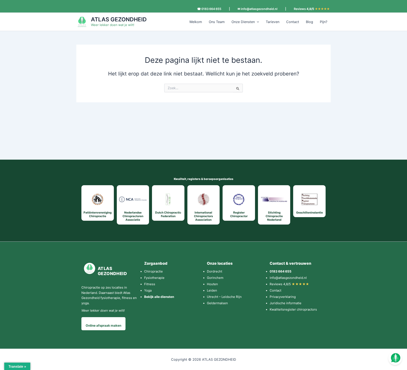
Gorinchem (215, 278)
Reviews (312, 9)
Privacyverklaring (283, 297)
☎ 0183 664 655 (209, 9)
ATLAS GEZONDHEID (119, 19)
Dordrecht (214, 271)
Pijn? (323, 22)
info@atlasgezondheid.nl (288, 278)
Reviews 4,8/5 (289, 284)
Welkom (195, 22)
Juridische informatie (285, 303)
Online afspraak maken (103, 325)
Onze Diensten (243, 22)
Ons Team (217, 22)
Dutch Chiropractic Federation (168, 214)
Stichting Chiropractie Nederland (274, 216)
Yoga (148, 290)
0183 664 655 (280, 271)
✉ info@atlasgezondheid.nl (257, 9)
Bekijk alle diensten (159, 297)
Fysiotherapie (154, 278)
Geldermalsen (217, 303)
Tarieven (272, 22)
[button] (257, 21)
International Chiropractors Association (203, 216)
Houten (212, 284)
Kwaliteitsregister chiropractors (293, 309)
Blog (309, 22)
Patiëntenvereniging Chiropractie (98, 214)
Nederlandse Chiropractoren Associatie (133, 216)
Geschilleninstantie (309, 212)
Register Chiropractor (239, 214)
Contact (292, 22)
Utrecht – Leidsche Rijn (224, 297)
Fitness (149, 284)
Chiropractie (153, 271)
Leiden (212, 290)
